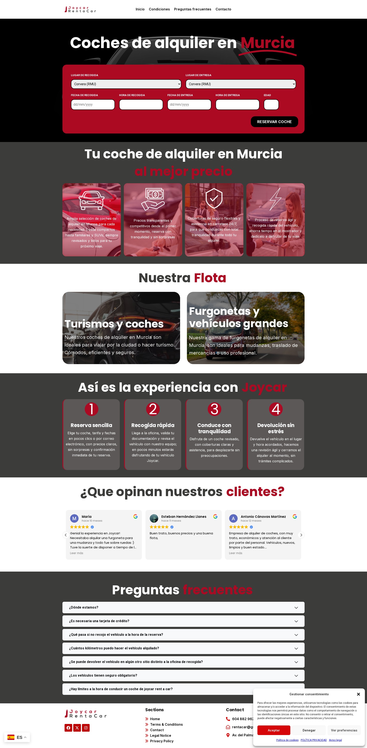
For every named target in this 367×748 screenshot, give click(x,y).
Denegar (309, 730)
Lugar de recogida (84, 75)
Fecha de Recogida (84, 95)
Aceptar (274, 730)
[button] (358, 694)
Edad (267, 95)
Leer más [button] (172, 553)
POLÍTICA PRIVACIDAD (314, 740)
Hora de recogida (132, 95)
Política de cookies (287, 740)
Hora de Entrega (228, 95)
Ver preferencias (344, 730)
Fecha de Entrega (180, 95)
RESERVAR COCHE (274, 121)
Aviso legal (335, 740)
